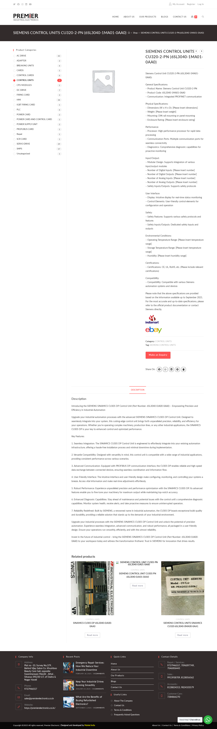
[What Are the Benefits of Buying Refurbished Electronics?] (68, 702)
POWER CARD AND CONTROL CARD (34, 119)
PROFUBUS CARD (25, 129)
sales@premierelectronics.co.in (39, 699)
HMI (19, 100)
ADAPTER (21, 61)
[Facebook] (18, 4)
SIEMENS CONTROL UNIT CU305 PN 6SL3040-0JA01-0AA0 (137, 575)
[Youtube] (30, 4)
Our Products (117, 676)
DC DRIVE (21, 90)
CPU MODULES (24, 85)
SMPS (19, 149)
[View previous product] (196, 51)
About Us (115, 670)
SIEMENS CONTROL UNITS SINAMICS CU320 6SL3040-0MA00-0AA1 (182, 625)
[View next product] (201, 51)
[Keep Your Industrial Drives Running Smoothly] (68, 685)
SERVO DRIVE (23, 144)
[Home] (129, 33)
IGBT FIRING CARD (26, 105)
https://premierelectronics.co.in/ (39, 708)
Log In (201, 4)
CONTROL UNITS (163, 341)
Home (114, 664)
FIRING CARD (23, 95)
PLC (18, 110)
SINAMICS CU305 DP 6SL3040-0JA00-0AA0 (92, 625)
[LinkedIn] (26, 4)
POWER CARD (23, 115)
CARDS (20, 70)
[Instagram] (22, 4)
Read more (92, 635)
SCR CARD (22, 139)
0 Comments (99, 673)
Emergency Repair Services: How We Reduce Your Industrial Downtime (90, 666)
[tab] (137, 390)
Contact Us (116, 687)
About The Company (123, 701)
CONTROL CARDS (25, 75)
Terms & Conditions (123, 710)
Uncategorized (23, 154)
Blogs (113, 682)
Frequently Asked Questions (127, 715)
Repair (19, 134)
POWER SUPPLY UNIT (27, 124)
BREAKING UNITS (25, 66)
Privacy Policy (198, 725)
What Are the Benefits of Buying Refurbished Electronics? (89, 700)
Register (191, 4)
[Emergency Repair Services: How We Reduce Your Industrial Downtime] (68, 667)
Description (137, 390)
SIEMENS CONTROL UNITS (163, 345)
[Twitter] (14, 4)
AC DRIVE (21, 56)
